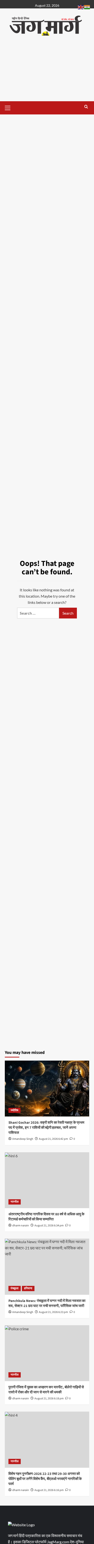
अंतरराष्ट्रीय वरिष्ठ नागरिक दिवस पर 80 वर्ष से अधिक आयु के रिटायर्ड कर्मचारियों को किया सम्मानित (46, 1217)
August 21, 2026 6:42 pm (53, 1139)
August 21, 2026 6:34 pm (49, 1225)
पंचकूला (15, 1288)
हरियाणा (28, 1288)
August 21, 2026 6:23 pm (53, 1312)
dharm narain (20, 1225)
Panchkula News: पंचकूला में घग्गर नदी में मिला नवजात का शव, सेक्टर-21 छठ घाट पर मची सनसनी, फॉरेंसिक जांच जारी (46, 1303)
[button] (9, 107)
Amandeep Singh (22, 1139)
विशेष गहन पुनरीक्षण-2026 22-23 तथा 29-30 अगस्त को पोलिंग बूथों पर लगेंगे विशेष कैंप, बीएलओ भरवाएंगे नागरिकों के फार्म (45, 1478)
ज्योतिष (14, 1110)
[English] (81, 6)
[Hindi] (87, 6)
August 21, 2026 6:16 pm (49, 1490)
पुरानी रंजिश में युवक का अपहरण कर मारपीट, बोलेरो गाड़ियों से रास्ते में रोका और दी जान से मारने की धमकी (46, 1390)
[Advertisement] (47, 73)
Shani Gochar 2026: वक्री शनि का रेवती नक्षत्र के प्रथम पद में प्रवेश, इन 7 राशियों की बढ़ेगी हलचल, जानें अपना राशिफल (46, 1127)
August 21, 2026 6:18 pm (49, 1398)
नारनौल (15, 1202)
